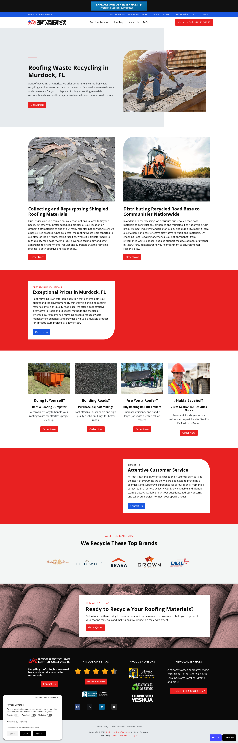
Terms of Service (134, 726)
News (195, 14)
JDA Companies (120, 735)
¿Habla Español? (183, 15)
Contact (204, 14)
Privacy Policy (102, 726)
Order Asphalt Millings (139, 15)
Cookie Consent (117, 726)
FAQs (145, 22)
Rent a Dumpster (118, 15)
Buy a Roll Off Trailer (162, 15)
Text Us (215, 737)
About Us (134, 22)
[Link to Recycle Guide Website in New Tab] (142, 686)
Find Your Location (99, 22)
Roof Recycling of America (118, 732)
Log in (134, 735)
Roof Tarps (119, 22)
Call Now (229, 737)
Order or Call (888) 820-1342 (194, 22)
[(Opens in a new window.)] (96, 694)
